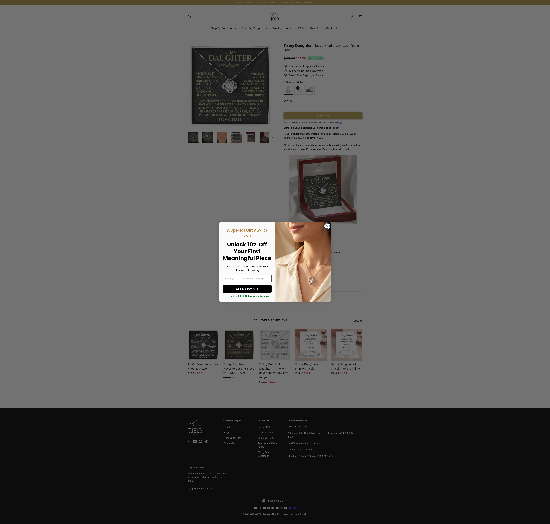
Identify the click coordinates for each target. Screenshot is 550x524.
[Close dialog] (327, 226)
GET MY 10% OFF (247, 289)
